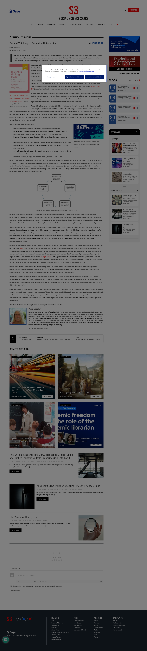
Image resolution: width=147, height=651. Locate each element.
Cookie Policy (90, 71)
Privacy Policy (83, 71)
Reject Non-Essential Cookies (74, 77)
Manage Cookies (51, 77)
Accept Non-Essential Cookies (94, 77)
